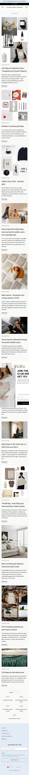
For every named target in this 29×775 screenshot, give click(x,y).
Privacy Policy (5, 733)
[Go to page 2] (18, 691)
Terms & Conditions (7, 736)
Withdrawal (5, 731)
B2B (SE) (4, 739)
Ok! (4, 753)
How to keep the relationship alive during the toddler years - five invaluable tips (14, 232)
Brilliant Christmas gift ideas (13, 126)
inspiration (5, 65)
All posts (14, 13)
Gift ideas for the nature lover (13, 672)
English (18, 767)
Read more (4, 86)
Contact (4, 728)
